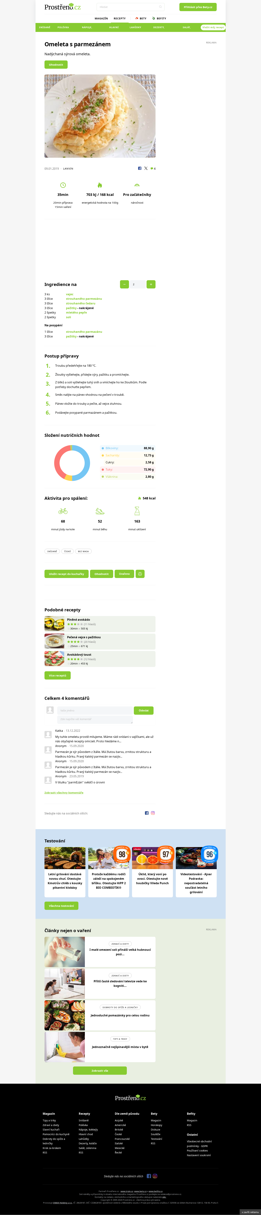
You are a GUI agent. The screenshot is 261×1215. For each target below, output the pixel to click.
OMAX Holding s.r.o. (62, 1202)
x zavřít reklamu (250, 1212)
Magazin (156, 1120)
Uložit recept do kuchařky (66, 574)
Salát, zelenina (187, 29)
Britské (119, 1129)
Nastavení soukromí (199, 1155)
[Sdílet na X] (145, 168)
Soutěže (155, 1134)
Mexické (119, 1148)
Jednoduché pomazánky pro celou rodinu (120, 1015)
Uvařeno (124, 573)
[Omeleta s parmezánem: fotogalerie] (100, 116)
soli (68, 317)
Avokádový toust (79, 655)
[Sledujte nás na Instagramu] (153, 813)
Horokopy (156, 1125)
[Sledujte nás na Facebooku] (147, 813)
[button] (160, 7)
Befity (161, 18)
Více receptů (57, 675)
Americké (120, 1125)
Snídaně (44, 27)
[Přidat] (124, 284)
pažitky (71, 308)
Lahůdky (135, 27)
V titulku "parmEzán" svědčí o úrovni (80, 782)
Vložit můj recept (213, 27)
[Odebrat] (151, 284)
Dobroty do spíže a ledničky (120, 1007)
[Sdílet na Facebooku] (139, 168)
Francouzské (122, 1139)
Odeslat (144, 710)
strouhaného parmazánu (84, 332)
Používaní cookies (197, 1150)
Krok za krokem (52, 1148)
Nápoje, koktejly (87, 29)
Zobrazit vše (100, 1070)
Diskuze (155, 1129)
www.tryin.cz (127, 1191)
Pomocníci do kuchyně (56, 1134)
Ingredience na (60, 284)
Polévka (63, 27)
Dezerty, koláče (158, 29)
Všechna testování (61, 906)
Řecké (118, 1152)
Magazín (101, 18)
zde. (164, 1197)
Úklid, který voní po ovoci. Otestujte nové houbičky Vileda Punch (152, 878)
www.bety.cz (140, 1191)
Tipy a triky (120, 1039)
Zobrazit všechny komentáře (63, 792)
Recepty (120, 18)
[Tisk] (140, 574)
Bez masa (83, 551)
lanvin (68, 168)
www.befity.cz (156, 1191)
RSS (45, 1152)
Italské (119, 1143)
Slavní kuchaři (51, 1129)
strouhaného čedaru (80, 303)
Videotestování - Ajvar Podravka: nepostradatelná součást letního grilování (196, 883)
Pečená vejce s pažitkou (84, 637)
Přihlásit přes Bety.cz (198, 7)
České (67, 551)
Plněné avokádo (78, 620)
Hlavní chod (114, 29)
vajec (69, 294)
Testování (156, 1139)
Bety (143, 18)
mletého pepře (76, 312)
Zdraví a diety (120, 944)
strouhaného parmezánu (84, 299)
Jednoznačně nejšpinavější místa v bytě (120, 1047)
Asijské (119, 1120)
